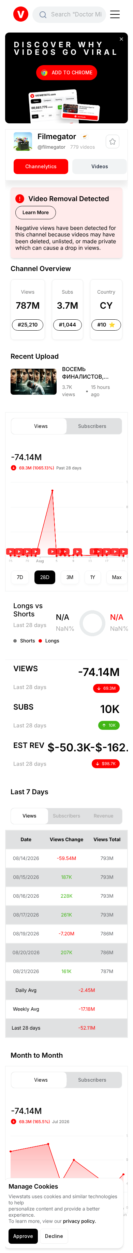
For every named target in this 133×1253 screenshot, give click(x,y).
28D (44, 577)
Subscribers (92, 426)
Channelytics (41, 166)
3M (69, 577)
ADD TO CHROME (72, 72)
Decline (54, 1236)
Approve (23, 1236)
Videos (99, 166)
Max (117, 577)
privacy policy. (79, 1221)
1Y (92, 577)
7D (20, 577)
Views (41, 426)
